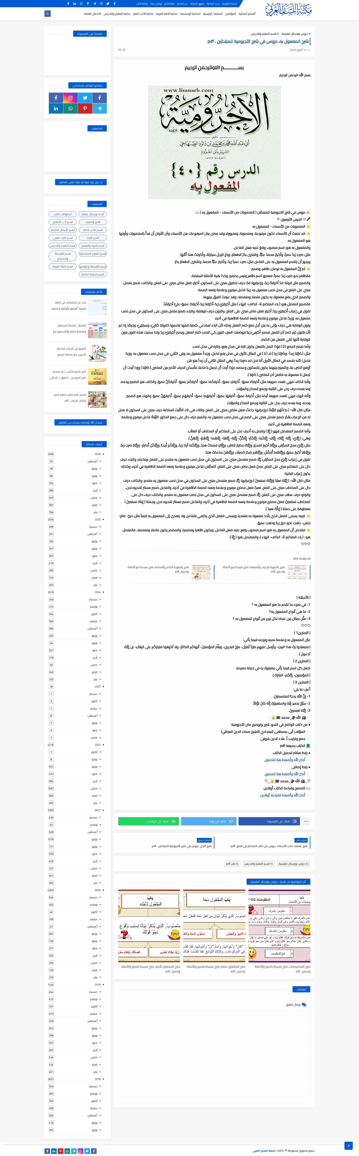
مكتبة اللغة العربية (166, 13)
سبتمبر (93, 621)
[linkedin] (74, 3)
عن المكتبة (182, 3)
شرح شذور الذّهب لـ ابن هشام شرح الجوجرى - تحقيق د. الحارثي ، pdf (67, 377)
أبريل (94, 490)
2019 (98, 984)
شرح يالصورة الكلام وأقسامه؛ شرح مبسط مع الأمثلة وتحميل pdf (158, 569)
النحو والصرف (92, 221)
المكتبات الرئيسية (213, 13)
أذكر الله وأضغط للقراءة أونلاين (285, 795)
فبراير (94, 504)
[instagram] (101, 3)
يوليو (94, 468)
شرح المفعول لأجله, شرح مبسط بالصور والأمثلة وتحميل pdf (150, 968)
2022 (98, 744)
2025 (98, 519)
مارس (94, 497)
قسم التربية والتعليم (92, 245)
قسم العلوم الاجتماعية (93, 253)
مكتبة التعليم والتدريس (116, 13)
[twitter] (108, 3)
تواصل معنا (156, 3)
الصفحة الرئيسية (229, 3)
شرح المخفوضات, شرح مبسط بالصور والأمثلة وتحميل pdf (282, 968)
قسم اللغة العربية (63, 266)
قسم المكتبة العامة (92, 274)
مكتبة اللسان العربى (263, 1150)
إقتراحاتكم (169, 3)
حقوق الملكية (197, 3)
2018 (98, 1078)
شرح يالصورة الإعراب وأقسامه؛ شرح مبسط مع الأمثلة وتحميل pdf (254, 569)
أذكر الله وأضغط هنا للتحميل (287, 759)
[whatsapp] (81, 3)
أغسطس (92, 461)
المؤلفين (230, 13)
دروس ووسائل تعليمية (295, 33)
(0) (120, 49)
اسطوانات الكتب (63, 214)
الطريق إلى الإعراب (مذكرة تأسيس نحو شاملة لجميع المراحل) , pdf (71, 354)
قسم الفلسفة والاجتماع (62, 256)
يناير (95, 512)
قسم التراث (92, 237)
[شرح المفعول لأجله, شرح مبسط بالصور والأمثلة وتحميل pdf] (149, 926)
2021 (98, 810)
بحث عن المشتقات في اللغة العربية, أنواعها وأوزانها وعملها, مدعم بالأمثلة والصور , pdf (68, 308)
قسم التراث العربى (62, 237)
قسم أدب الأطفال (62, 221)
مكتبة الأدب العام (143, 13)
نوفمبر (93, 606)
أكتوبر (94, 613)
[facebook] (114, 3)
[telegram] (94, 3)
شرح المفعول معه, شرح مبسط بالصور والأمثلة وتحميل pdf (216, 968)
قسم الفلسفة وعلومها (92, 266)
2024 (98, 592)
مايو (94, 483)
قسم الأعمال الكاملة (63, 229)
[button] (269, 821)
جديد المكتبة (213, 3)
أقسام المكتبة (247, 13)
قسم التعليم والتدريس (263, 33)
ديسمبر (93, 526)
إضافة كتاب (142, 3)
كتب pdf (230, 863)
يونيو (94, 475)
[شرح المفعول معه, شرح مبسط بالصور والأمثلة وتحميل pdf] (214, 926)
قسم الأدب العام (93, 229)
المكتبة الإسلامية (190, 13)
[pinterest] (88, 3)
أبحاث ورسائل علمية (93, 214)
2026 (98, 453)
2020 (98, 890)
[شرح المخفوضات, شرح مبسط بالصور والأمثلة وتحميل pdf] (279, 926)
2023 (98, 686)
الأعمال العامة (92, 13)
